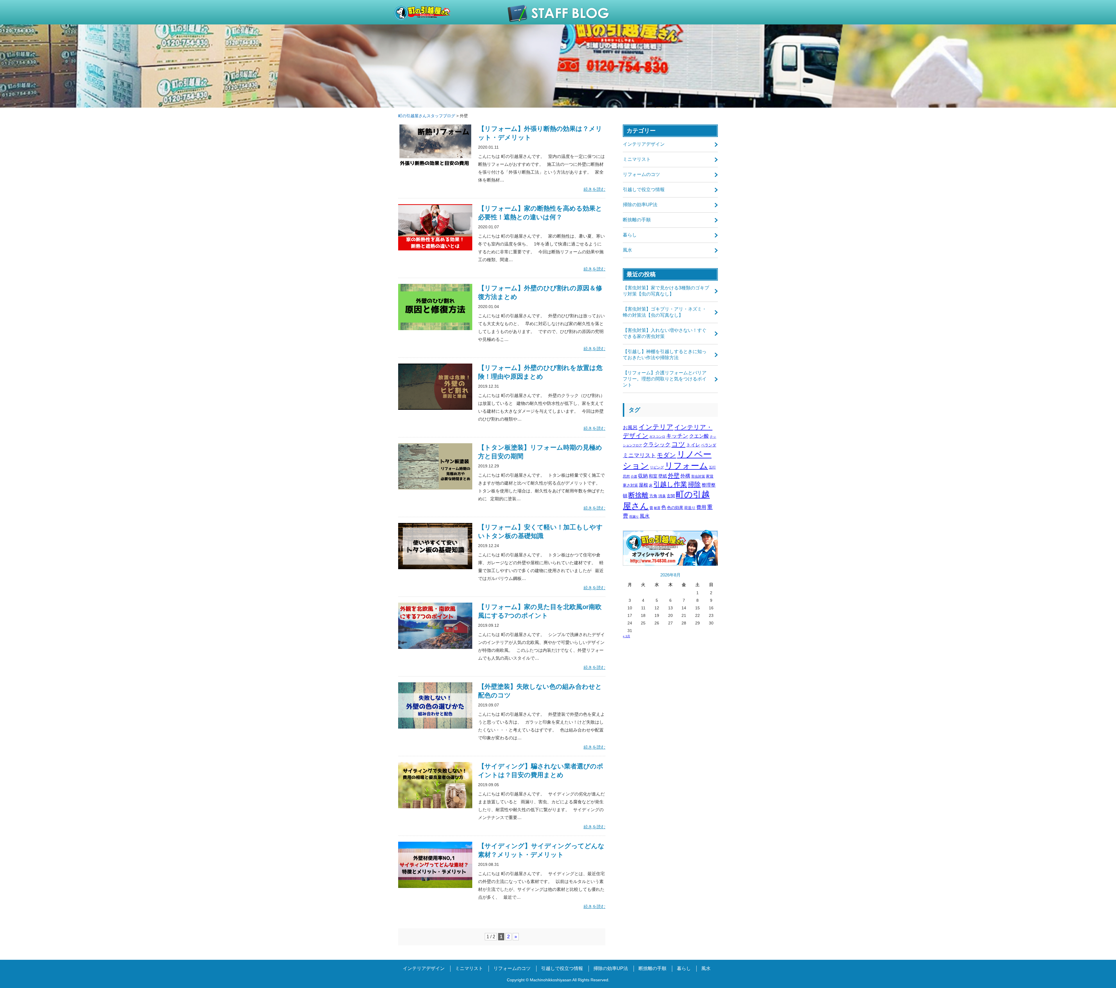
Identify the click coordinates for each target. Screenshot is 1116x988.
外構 (685, 476)
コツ (678, 444)
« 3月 (626, 636)
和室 (653, 475)
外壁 (673, 475)
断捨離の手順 (637, 219)
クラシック (656, 445)
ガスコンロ (657, 436)
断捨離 (638, 495)
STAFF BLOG (558, 13)
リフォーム (686, 465)
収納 (643, 476)
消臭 (662, 496)
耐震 (657, 508)
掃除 (694, 484)
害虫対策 (698, 476)
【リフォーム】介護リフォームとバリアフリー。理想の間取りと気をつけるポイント (665, 378)
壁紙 (662, 475)
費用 (701, 507)
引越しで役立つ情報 (644, 189)
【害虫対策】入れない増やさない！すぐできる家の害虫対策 (665, 333)
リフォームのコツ (641, 174)
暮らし (630, 234)
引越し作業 (670, 484)
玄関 (671, 496)
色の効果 (675, 507)
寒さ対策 (630, 485)
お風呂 (630, 427)
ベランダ (708, 445)
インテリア (656, 427)
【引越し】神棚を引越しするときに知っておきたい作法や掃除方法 (665, 354)
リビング (657, 467)
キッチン (677, 436)
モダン (666, 455)
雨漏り (634, 516)
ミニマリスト (637, 159)
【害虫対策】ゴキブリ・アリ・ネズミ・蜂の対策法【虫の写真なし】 (665, 312)
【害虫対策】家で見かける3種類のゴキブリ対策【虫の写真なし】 (666, 290)
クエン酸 (699, 436)
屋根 (643, 484)
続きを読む (594, 189)
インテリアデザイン (644, 144)
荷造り (689, 507)
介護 (634, 476)
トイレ (693, 444)
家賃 (709, 476)
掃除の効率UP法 (640, 204)
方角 (653, 496)
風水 (627, 250)
